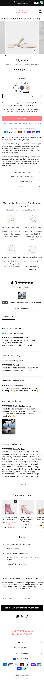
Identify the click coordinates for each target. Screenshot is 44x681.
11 (32, 96)
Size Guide (22, 186)
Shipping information (22, 182)
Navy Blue (22, 87)
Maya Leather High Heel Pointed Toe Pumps (26, 519)
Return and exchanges (22, 177)
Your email (29, 593)
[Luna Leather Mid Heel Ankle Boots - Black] (5, 527)
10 (26, 96)
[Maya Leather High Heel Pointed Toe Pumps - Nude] (28, 527)
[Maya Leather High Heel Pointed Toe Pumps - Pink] (22, 527)
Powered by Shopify (22, 679)
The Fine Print (21, 653)
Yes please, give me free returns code (22, 608)
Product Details (22, 172)
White (16, 87)
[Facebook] (22, 616)
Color (22, 83)
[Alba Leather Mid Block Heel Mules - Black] (41, 525)
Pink (27, 87)
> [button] (30, 483)
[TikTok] (26, 616)
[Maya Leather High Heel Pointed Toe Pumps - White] (31, 527)
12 (39, 96)
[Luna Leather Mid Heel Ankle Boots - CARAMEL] (11, 527)
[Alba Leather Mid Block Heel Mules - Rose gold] (38, 525)
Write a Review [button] (23, 308)
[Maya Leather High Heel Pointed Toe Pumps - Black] (25, 527)
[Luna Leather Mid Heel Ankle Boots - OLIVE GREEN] (14, 527)
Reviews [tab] (6, 316)
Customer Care (21, 648)
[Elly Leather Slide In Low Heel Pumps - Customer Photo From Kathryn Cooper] (22, 295)
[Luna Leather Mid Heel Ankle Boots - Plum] (8, 527)
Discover (21, 642)
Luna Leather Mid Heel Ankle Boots (9, 518)
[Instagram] (17, 616)
